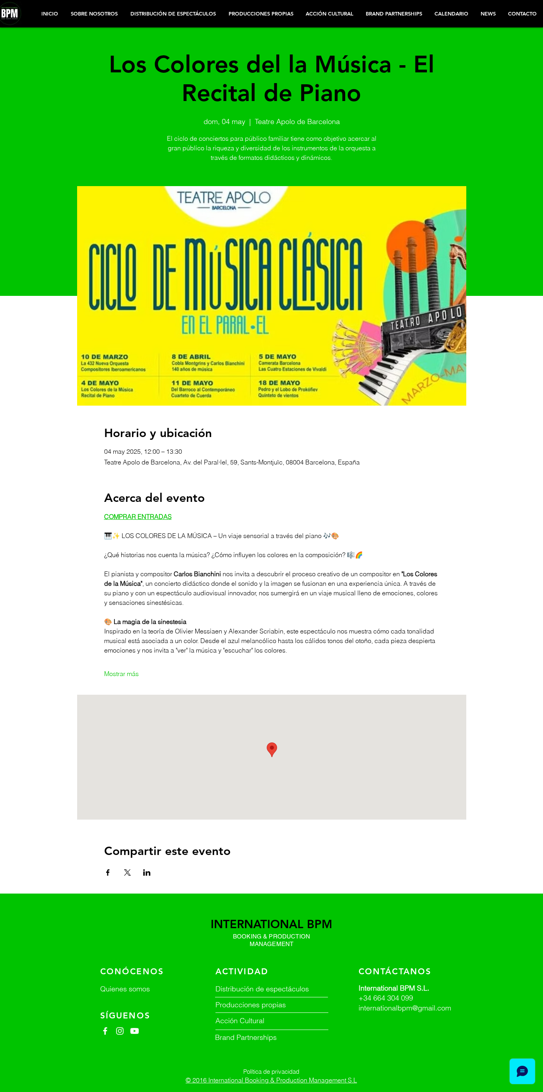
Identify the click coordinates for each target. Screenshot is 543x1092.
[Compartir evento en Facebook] (108, 872)
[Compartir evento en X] (127, 872)
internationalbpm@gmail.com (405, 1007)
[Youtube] (135, 1031)
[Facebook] (105, 1031)
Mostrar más (121, 674)
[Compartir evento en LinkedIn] (147, 872)
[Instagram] (120, 1031)
